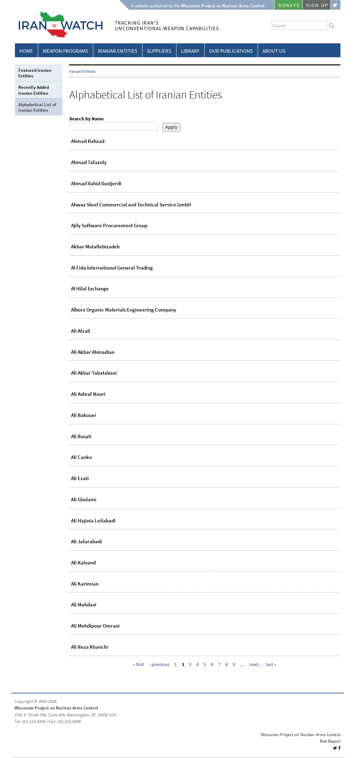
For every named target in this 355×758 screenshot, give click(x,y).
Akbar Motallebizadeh (95, 246)
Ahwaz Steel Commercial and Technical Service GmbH (131, 204)
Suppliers (159, 51)
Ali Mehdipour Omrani (95, 625)
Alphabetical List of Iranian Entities (37, 107)
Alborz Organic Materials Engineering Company (123, 309)
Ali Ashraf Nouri (88, 394)
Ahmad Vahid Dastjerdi (96, 183)
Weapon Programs (65, 51)
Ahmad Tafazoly (88, 162)
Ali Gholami (83, 499)
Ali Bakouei (83, 415)
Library (190, 51)
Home (26, 51)
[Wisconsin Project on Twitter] (335, 5)
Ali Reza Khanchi (89, 647)
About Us (273, 51)
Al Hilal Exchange (90, 288)
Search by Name (86, 119)
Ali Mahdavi (83, 604)
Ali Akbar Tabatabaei (94, 372)
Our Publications (231, 51)
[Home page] (59, 36)
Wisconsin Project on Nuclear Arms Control (56, 708)
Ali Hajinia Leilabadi (93, 520)
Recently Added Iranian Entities (33, 90)
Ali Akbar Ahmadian (92, 352)
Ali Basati (81, 436)
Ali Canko (81, 457)
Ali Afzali (80, 330)
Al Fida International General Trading (112, 267)
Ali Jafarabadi (86, 541)
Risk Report (330, 741)
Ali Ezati (80, 478)
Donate (289, 5)
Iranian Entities (117, 51)
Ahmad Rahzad (87, 141)
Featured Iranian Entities (34, 73)
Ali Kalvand (83, 562)
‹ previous (159, 664)
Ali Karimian (84, 583)
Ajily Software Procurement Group (109, 225)
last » (271, 664)
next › (255, 664)
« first (138, 664)
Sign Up (317, 5)
